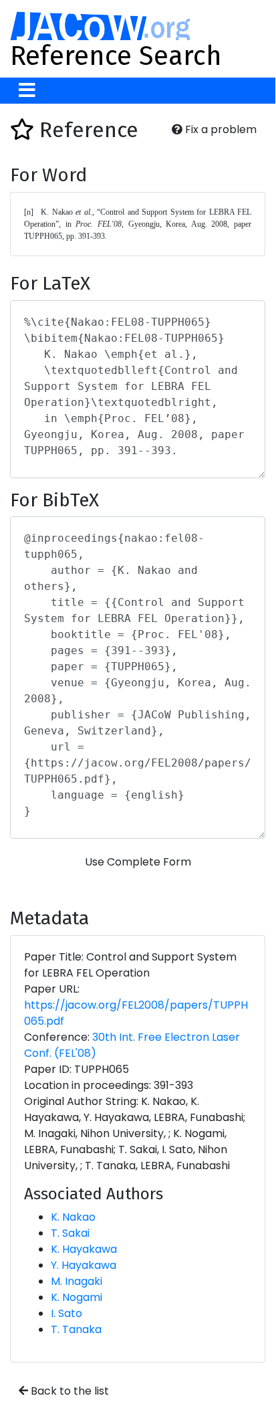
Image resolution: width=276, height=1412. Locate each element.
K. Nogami (76, 1297)
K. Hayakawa (84, 1249)
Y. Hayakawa (83, 1265)
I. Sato (66, 1313)
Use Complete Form (138, 862)
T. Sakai (70, 1233)
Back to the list (68, 1391)
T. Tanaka (76, 1329)
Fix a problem (219, 129)
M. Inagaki (76, 1281)
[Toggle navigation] (27, 91)
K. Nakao (73, 1217)
